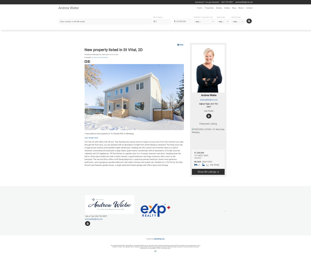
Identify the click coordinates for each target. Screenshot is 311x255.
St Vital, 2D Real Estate (100, 57)
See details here (91, 137)
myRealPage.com (159, 239)
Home (199, 8)
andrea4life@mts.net (208, 99)
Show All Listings (207, 172)
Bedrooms (221, 17)
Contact (249, 8)
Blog (234, 8)
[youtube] (87, 223)
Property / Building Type (203, 17)
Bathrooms (236, 17)
